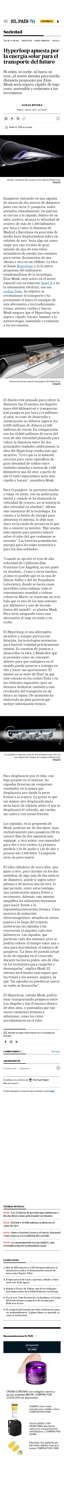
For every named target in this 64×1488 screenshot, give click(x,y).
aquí (52, 1091)
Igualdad (56, 41)
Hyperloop (25, 266)
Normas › (56, 1051)
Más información (10, 1083)
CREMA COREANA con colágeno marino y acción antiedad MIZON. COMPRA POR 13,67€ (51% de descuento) (30, 1394)
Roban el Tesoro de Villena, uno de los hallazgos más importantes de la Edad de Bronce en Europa (32, 1290)
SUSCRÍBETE (47, 21)
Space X (47, 283)
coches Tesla (12, 291)
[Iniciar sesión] (58, 21)
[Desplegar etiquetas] (58, 1068)
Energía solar (10, 1068)
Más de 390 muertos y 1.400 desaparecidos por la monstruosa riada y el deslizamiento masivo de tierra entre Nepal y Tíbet (32, 1270)
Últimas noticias (13, 1206)
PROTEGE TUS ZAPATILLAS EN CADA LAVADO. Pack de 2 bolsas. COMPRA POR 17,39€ (44, 1445)
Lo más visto (11, 1260)
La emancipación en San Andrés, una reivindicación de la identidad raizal (28, 1244)
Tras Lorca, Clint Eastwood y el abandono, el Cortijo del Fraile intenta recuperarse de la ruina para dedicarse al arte (33, 1300)
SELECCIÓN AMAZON (32, 1347)
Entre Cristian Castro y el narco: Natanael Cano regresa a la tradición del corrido (32, 1234)
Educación (27, 41)
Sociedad (12, 32)
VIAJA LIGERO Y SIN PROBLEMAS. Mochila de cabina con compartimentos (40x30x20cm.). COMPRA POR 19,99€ (44, 1429)
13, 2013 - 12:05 (36, 110)
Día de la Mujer (11, 41)
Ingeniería (24, 1068)
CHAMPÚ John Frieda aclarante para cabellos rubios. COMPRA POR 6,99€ (44, 1409)
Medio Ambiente (41, 41)
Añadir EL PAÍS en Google (20, 127)
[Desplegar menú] (6, 21)
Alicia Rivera (32, 105)
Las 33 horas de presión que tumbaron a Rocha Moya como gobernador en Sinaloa (31, 1214)
